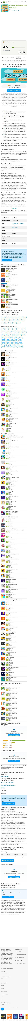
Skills (3, 337)
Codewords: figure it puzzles (11, 717)
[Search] (26, 2)
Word (7, 322)
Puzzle (3, 322)
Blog (2, 999)
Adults (11, 322)
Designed (3, 343)
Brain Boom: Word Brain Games (12, 471)
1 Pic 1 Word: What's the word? (12, 418)
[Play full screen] (24, 52)
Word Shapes (8, 428)
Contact (2, 985)
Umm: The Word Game (10, 388)
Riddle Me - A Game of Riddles (12, 299)
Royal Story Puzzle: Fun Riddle (12, 627)
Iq (10, 334)
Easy (12, 337)
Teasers (12, 331)
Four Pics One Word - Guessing (12, 435)
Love (12, 343)
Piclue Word (8, 445)
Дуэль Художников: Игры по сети (12, 687)
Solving (14, 334)
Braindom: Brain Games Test (11, 539)
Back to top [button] (24, 1009)
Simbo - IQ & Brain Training (11, 383)
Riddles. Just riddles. (10, 622)
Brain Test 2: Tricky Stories (11, 506)
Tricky (11, 328)
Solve (11, 320)
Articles (2, 997)
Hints (16, 337)
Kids (12, 317)
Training (16, 343)
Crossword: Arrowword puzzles (12, 692)
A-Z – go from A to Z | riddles (11, 357)
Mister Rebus (8, 273)
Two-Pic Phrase (9, 403)
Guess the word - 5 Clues (10, 697)
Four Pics (7, 476)
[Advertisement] (14, 26)
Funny (12, 340)
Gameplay (3, 340)
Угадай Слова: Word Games (11, 450)
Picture (19, 334)
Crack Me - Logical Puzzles (11, 601)
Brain (23, 320)
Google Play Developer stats (20, 954)
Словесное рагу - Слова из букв (12, 707)
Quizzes (3, 317)
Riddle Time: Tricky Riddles (11, 677)
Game (15, 320)
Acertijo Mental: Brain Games (11, 461)
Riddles (24, 317)
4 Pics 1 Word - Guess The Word (12, 284)
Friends (8, 340)
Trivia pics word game (10, 491)
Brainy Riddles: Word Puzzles (11, 278)
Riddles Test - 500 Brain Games (12, 617)
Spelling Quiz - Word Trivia (11, 486)
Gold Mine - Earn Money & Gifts (6, 977)
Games (18, 322)
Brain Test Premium (9, 367)
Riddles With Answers (10, 657)
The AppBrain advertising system (6, 1003)
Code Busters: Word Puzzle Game (12, 559)
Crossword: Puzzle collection (11, 702)
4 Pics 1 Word (8, 574)
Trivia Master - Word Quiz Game (12, 554)
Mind (25, 331)
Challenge (19, 328)
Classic (20, 343)
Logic (15, 328)
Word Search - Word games (11, 712)
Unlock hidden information (14, 735)
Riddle (3, 328)
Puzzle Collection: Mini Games (12, 413)
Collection (8, 317)
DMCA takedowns (4, 994)
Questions (7, 337)
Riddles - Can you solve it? (11, 637)
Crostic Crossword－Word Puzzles (12, 533)
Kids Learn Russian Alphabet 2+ (12, 377)
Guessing (21, 346)
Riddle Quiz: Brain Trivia (10, 289)
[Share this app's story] (20, 52)
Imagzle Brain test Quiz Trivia (11, 393)
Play (7, 334)
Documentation (4, 991)
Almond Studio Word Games (11, 684)
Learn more (19, 257)
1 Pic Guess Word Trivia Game (12, 440)
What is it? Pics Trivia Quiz (11, 501)
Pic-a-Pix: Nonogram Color (11, 423)
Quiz (24, 328)
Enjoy (17, 331)
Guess (21, 331)
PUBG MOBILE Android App (6, 974)
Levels (16, 317)
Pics (3, 320)
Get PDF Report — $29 (7, 259)
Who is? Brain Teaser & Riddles (12, 564)
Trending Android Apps (19, 957)
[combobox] (19, 2)
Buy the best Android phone (20, 963)
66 (12, 236)
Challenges (4, 331)
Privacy (2, 988)
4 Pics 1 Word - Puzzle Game (11, 466)
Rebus (19, 320)
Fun (14, 322)
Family (7, 346)
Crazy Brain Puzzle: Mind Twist (12, 528)
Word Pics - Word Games (10, 594)
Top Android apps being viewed (7, 968)
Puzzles (7, 320)
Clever (20, 340)
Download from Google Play (14, 90)
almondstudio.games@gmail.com (8, 785)
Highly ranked (15, 227)
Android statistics (18, 951)
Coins (16, 346)
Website (3, 787)
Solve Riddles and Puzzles (11, 647)
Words (20, 317)
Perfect (23, 334)
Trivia (7, 328)
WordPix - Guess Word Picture (12, 549)
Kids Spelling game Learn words (12, 408)
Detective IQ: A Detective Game (12, 481)
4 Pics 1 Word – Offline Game (11, 372)
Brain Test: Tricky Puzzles (11, 518)
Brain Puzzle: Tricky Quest (11, 523)
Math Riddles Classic (10, 672)
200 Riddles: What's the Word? (11, 268)
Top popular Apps (18, 960)
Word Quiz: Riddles (9, 662)
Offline (3, 334)
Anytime (3, 346)
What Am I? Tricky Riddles (11, 632)
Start (8, 343)
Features (12, 346)
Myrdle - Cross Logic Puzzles (11, 352)
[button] (14, 790)
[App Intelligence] (2, 1009)
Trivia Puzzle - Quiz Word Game (12, 496)
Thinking (20, 337)
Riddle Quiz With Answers (11, 652)
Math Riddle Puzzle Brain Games (12, 362)
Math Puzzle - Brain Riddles (11, 642)
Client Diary (3, 971)
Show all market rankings (8, 860)
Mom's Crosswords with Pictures (12, 398)
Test (8, 331)
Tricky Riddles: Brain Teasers (11, 611)
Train (16, 340)
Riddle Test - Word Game (10, 294)
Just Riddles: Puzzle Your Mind (12, 304)
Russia (8, 857)
